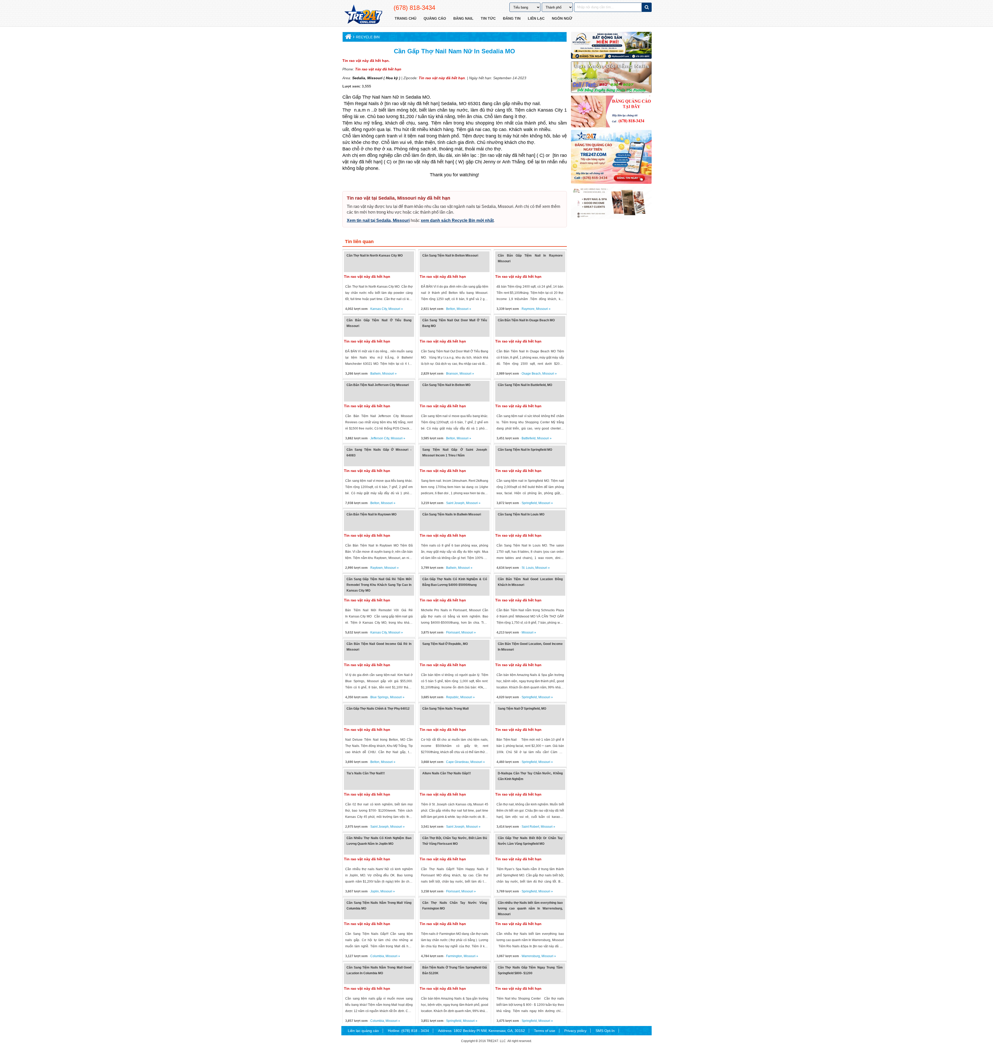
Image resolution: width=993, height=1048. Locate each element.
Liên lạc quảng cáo (363, 1031)
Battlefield (529, 438)
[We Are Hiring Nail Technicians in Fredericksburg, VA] (611, 202)
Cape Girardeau (457, 762)
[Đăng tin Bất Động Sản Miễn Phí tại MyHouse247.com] (611, 45)
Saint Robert (530, 826)
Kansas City (378, 309)
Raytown (376, 568)
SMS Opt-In (605, 1031)
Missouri (374, 78)
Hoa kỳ (392, 78)
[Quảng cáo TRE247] (611, 111)
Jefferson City (379, 438)
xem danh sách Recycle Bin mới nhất (457, 220)
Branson (452, 373)
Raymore (528, 309)
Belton (450, 309)
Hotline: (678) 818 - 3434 (408, 1031)
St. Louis (528, 568)
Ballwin (375, 373)
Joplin (374, 891)
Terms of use (544, 1031)
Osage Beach (531, 373)
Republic (452, 697)
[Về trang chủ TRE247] (363, 14)
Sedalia (358, 78)
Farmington (454, 956)
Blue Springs (379, 697)
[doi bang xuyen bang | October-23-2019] (611, 77)
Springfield (529, 503)
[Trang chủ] (348, 38)
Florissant (453, 632)
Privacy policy (575, 1031)
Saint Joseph (455, 503)
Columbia (377, 956)
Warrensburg (531, 956)
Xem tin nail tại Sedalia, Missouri (378, 220)
